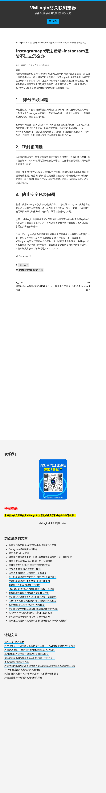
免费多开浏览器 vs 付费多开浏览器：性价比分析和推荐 (31, 673)
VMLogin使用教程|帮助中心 (53, 523)
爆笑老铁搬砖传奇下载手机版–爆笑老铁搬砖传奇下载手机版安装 (40, 557)
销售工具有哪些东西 (14, 641)
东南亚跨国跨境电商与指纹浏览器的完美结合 (26, 653)
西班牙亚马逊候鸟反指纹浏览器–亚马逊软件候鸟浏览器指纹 (38, 620)
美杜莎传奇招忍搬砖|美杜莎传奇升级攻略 (29, 565)
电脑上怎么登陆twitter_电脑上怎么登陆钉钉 (30, 561)
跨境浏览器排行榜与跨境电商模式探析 (23, 677)
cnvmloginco (44, 65)
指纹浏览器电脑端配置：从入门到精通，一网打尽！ (29, 657)
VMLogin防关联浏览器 (53, 8)
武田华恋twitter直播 (19, 553)
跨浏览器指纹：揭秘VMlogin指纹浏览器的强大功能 (29, 649)
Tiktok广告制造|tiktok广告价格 (24, 584)
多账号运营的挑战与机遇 (16, 661)
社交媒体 (33, 42)
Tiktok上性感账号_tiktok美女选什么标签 (29, 592)
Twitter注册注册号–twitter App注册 (27, 604)
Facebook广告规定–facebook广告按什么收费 (31, 588)
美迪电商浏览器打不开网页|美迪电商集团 (29, 580)
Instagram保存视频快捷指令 (23, 549)
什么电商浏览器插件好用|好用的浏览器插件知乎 (32, 576)
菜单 (54, 21)
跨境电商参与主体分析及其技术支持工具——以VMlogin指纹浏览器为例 (39, 645)
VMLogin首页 (21, 42)
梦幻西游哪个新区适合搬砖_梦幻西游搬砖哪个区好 (33, 608)
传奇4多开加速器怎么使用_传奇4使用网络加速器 (32, 600)
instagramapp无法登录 (31, 269)
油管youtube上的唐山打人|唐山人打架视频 (30, 612)
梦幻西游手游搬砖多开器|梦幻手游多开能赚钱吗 (32, 596)
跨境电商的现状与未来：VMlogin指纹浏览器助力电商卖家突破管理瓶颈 (39, 665)
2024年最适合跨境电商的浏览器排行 (22, 669)
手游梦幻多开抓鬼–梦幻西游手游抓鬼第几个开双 (32, 545)
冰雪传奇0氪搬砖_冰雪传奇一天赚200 (27, 573)
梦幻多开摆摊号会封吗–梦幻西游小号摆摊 (29, 616)
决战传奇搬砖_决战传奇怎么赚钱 (25, 569)
